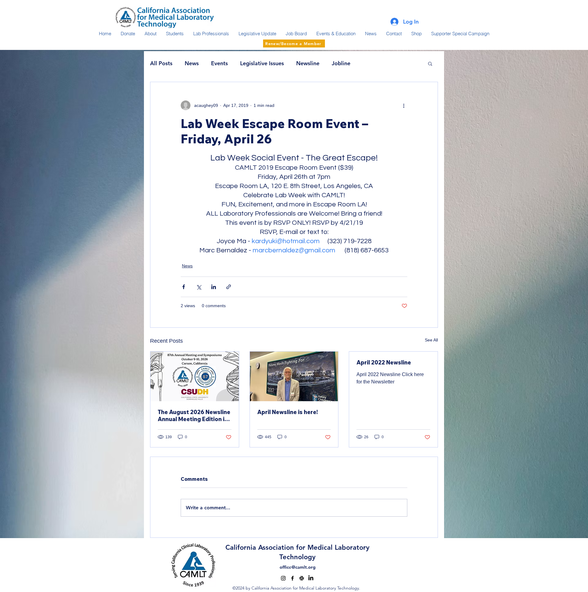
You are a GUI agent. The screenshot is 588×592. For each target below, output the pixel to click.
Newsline (307, 63)
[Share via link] (229, 287)
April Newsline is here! (287, 412)
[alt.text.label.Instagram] (283, 578)
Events (219, 63)
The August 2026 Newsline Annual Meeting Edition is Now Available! (194, 416)
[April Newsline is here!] (294, 376)
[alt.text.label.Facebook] (292, 578)
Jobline (341, 63)
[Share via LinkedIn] (214, 287)
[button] (430, 63)
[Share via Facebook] (184, 287)
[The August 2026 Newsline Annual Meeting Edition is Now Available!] (194, 376)
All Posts (161, 63)
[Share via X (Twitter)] (199, 287)
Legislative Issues (262, 63)
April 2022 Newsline (383, 362)
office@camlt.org (297, 567)
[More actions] (403, 105)
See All (431, 339)
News (192, 63)
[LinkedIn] (311, 578)
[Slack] (302, 578)
